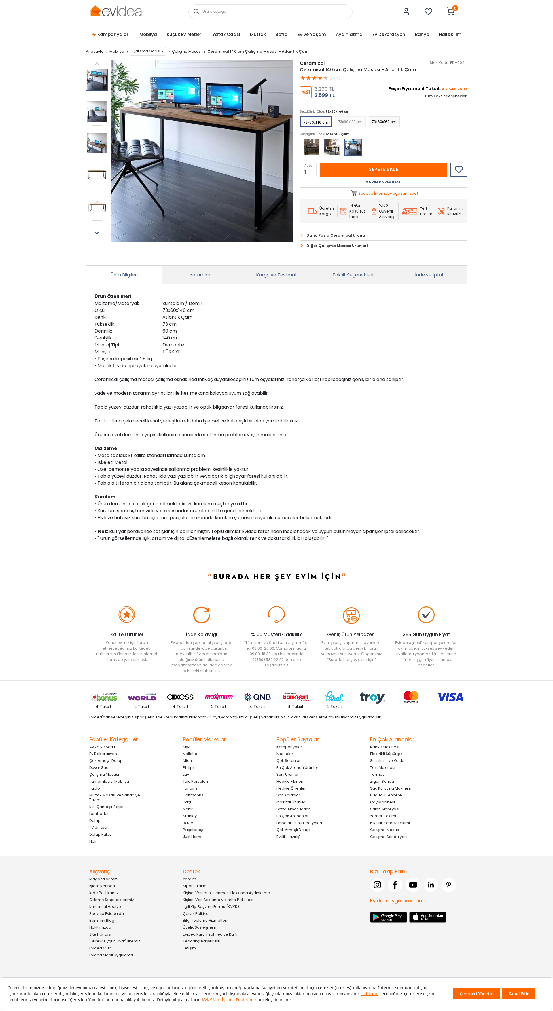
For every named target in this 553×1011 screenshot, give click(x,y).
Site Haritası (100, 934)
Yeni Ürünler (287, 774)
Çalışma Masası (187, 51)
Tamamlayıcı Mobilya (109, 781)
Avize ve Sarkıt (102, 746)
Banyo (422, 34)
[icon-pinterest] (449, 884)
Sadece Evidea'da (106, 913)
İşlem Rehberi (102, 885)
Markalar (284, 753)
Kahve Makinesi (384, 746)
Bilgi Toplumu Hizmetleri (205, 920)
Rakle (188, 822)
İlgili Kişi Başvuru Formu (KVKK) (211, 906)
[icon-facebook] (395, 884)
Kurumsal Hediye (105, 906)
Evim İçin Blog (101, 920)
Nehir (188, 808)
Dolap (95, 820)
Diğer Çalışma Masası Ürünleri (337, 246)
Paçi (187, 802)
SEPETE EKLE (383, 169)
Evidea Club (100, 948)
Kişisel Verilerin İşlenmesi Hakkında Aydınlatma (226, 892)
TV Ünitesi (98, 827)
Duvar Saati (100, 767)
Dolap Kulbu (100, 834)
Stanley (190, 815)
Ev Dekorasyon (388, 34)
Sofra (282, 34)
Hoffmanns (193, 795)
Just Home (193, 836)
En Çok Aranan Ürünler (297, 767)
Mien (187, 760)
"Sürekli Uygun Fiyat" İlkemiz (114, 941)
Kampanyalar (112, 34)
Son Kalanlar (288, 795)
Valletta (190, 753)
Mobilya (148, 34)
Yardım (189, 878)
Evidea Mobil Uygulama (111, 954)
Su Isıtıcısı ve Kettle (387, 760)
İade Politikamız (104, 892)
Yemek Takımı (383, 815)
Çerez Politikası (197, 913)
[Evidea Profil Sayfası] (406, 11)
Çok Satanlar (288, 760)
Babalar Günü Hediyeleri (299, 822)
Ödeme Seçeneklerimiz (111, 899)
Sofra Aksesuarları (293, 808)
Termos (377, 774)
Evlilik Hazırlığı (289, 836)
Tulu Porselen (195, 781)
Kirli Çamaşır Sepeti (107, 806)
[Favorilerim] (428, 11)
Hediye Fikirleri (289, 781)
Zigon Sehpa (382, 781)
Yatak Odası (226, 34)
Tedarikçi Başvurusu (201, 941)
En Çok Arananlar (292, 815)
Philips (189, 767)
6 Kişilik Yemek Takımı (390, 822)
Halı (92, 841)
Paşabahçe (194, 829)
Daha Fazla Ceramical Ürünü (335, 235)
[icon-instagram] (377, 884)
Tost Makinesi (382, 767)
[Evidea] (115, 11)
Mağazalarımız (103, 878)
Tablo (94, 788)
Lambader (99, 813)
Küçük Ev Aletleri (184, 34)
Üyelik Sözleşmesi (199, 927)
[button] (97, 233)
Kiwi (186, 746)
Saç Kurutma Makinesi (390, 788)
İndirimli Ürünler (290, 802)
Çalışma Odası (146, 51)
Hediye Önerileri (291, 788)
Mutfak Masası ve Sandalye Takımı (114, 797)
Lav (186, 774)
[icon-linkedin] (431, 884)
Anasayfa (95, 51)
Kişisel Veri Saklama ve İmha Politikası (218, 899)
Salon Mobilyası (384, 808)
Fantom (190, 788)
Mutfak (258, 34)
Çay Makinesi (382, 802)
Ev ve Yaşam (312, 34)
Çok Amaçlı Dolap (106, 760)
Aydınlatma (349, 34)
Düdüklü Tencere (386, 795)
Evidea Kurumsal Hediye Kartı (210, 934)
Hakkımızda (100, 927)
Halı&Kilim (450, 34)
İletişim (189, 948)
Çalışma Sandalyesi (388, 836)
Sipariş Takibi (195, 885)
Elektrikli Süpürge (386, 753)
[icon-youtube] (413, 884)
